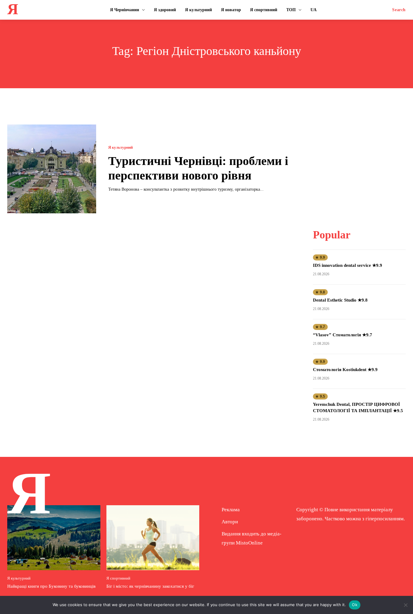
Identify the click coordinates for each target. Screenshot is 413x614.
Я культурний (120, 147)
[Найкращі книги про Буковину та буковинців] (53, 537)
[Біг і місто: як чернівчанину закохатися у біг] (153, 537)
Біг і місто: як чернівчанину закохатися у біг (150, 586)
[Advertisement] (359, 162)
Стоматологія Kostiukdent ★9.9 (345, 369)
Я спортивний (118, 578)
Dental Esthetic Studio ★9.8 (340, 300)
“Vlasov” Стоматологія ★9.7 (342, 334)
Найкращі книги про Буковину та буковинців (51, 586)
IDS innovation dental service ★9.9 (347, 265)
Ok (354, 604)
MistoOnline (249, 543)
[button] (399, 10)
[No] (405, 605)
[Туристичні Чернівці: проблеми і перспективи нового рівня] (51, 168)
